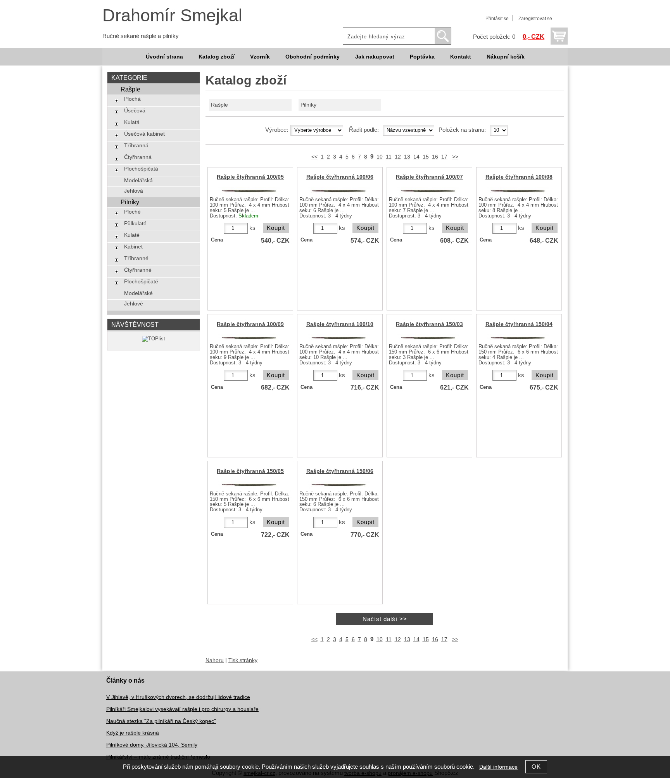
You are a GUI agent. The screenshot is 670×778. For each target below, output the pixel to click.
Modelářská (138, 180)
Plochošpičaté (141, 282)
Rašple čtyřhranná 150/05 (250, 471)
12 (398, 157)
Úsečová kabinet (144, 134)
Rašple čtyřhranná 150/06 (339, 471)
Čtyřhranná (138, 157)
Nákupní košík (506, 57)
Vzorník (260, 57)
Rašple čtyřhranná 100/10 (339, 324)
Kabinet (133, 247)
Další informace (498, 767)
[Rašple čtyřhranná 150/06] (339, 485)
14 (416, 157)
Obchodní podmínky (312, 57)
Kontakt (460, 57)
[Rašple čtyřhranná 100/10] (339, 338)
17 (444, 157)
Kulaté (132, 235)
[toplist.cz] (153, 339)
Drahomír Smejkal (172, 15)
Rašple (219, 105)
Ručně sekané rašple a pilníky (140, 36)
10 (379, 157)
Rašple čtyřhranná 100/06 (339, 177)
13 (407, 157)
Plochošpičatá (141, 169)
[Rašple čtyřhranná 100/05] (249, 191)
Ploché (132, 212)
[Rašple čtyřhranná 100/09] (249, 338)
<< (314, 157)
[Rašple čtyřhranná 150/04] (518, 338)
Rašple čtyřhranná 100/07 (429, 177)
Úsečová (134, 111)
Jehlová (133, 191)
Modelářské (138, 293)
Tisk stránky (242, 660)
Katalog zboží (217, 57)
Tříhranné (136, 258)
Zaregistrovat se (535, 18)
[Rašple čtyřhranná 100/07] (428, 191)
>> (455, 157)
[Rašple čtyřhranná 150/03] (428, 338)
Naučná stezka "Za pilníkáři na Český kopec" (161, 721)
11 (389, 157)
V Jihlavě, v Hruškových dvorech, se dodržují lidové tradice (178, 697)
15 (426, 157)
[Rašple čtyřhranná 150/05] (249, 485)
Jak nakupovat (374, 57)
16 (435, 157)
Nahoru (214, 660)
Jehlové (133, 304)
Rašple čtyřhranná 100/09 (250, 324)
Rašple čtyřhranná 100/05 (250, 177)
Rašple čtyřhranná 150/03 (429, 324)
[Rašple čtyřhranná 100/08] (518, 191)
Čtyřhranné (138, 270)
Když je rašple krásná (132, 733)
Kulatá (132, 122)
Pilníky (308, 105)
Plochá (132, 99)
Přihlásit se (497, 18)
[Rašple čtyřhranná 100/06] (339, 191)
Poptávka (422, 57)
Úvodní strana (164, 57)
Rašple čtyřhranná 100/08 (519, 177)
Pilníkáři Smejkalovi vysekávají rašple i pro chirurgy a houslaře (182, 709)
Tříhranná (136, 145)
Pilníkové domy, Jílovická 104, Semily (151, 745)
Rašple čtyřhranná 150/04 (519, 324)
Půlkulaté (135, 223)
